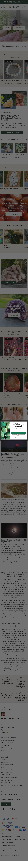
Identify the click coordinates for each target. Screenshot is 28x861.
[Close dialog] (26, 423)
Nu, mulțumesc (18, 437)
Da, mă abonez (18, 433)
